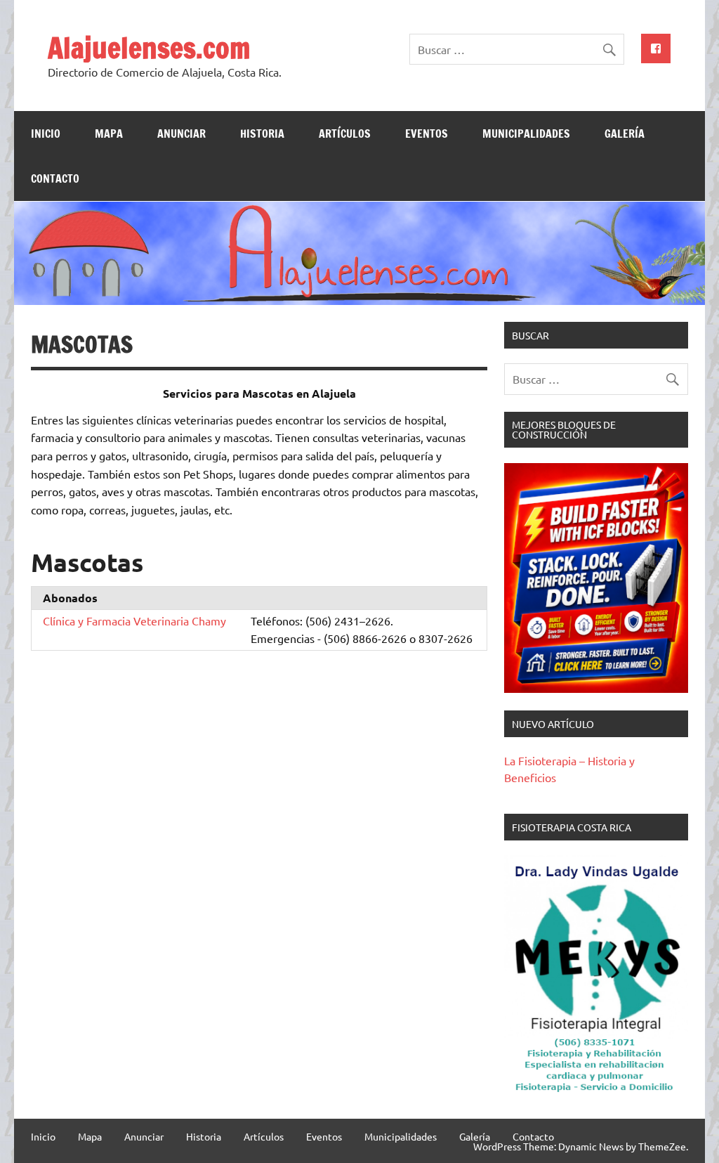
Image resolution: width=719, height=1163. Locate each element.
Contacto (55, 178)
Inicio (45, 133)
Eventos (426, 133)
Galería (625, 133)
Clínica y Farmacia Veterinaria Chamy (134, 620)
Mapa (109, 133)
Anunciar (181, 133)
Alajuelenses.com (149, 47)
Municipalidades (526, 133)
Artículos (345, 133)
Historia (262, 133)
